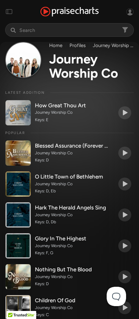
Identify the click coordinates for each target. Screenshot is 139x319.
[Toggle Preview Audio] (124, 112)
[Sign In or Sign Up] (130, 11)
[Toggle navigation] (9, 11)
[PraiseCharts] (69, 12)
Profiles (78, 45)
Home (55, 45)
